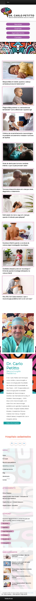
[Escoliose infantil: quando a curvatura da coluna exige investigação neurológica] (18, 231)
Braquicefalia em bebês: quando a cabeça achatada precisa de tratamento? (16, 83)
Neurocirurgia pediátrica (9, 462)
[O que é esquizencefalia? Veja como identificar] (7, 584)
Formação (5, 458)
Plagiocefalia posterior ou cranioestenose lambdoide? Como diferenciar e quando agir (17, 109)
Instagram (6, 543)
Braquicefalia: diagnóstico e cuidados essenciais (22, 569)
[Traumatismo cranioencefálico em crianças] (7, 577)
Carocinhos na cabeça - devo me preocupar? (20, 555)
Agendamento (7, 531)
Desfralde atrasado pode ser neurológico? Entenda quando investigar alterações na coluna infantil (16, 271)
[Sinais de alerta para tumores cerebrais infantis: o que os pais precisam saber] (18, 151)
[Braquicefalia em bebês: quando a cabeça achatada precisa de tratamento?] (18, 70)
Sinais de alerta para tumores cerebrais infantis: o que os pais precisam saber (15, 164)
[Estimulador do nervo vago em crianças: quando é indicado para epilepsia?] (18, 203)
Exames (5, 527)
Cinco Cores (30, 592)
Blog (4, 473)
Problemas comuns (8, 469)
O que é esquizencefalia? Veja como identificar (21, 583)
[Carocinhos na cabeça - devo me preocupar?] (7, 556)
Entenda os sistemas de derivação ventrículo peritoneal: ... (21, 562)
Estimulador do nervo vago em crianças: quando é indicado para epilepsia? (16, 216)
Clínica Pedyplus (7, 493)
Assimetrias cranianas (8, 466)
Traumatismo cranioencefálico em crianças (21, 576)
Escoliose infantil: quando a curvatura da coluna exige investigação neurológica (16, 244)
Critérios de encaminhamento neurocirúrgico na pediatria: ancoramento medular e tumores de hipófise (18, 136)
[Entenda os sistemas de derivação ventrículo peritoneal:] (7, 563)
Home (4, 455)
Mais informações (12, 423)
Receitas (5, 523)
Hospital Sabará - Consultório (10, 505)
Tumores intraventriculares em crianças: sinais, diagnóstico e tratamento (18, 190)
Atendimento (6, 476)
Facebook (6, 539)
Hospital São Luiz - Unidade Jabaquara (13, 502)
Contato (5, 480)
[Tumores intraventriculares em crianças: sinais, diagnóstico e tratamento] (18, 177)
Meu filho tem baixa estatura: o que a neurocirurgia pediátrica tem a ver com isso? (17, 298)
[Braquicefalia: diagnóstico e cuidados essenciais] (7, 570)
